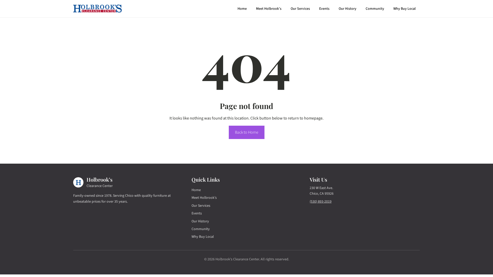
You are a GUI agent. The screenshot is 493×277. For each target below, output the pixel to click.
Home (242, 8)
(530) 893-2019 (320, 201)
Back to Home (246, 132)
